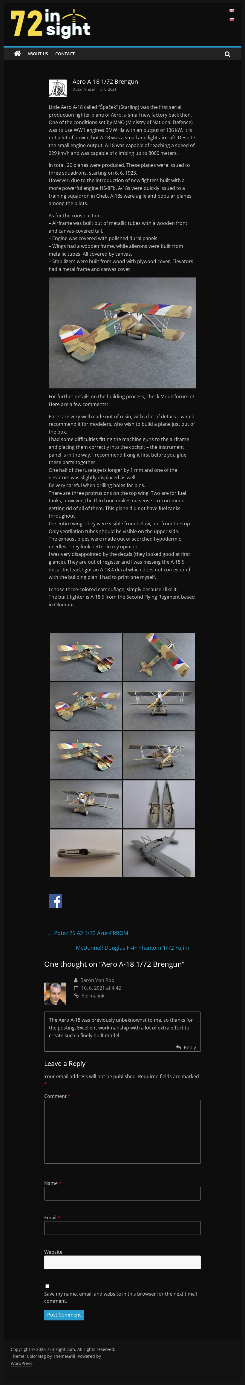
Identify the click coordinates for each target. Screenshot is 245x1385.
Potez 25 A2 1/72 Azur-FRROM (87, 932)
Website (53, 1252)
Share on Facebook (55, 901)
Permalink (93, 995)
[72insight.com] (17, 54)
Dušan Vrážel (84, 89)
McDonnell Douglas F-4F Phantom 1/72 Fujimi (137, 947)
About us (37, 54)
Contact (65, 54)
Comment (57, 1096)
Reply (190, 1047)
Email (52, 1217)
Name (53, 1183)
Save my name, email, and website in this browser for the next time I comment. (120, 1297)
